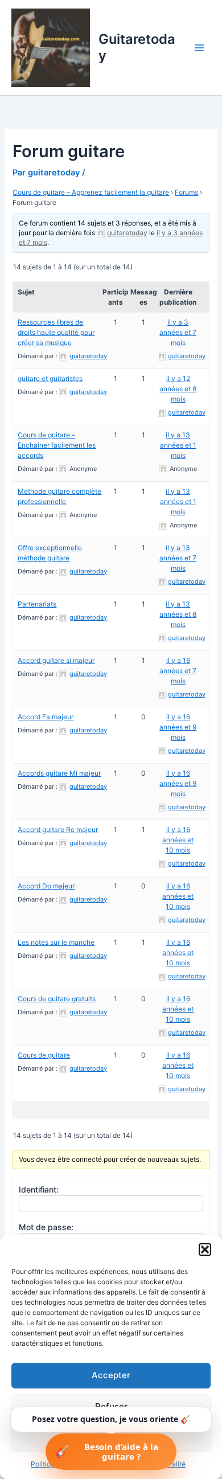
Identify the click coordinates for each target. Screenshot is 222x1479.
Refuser (111, 1406)
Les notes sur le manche (56, 942)
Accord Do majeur (46, 886)
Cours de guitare (44, 1055)
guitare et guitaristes (50, 378)
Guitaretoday (136, 47)
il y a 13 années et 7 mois (177, 557)
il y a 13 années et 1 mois (178, 445)
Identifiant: (39, 1189)
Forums (186, 192)
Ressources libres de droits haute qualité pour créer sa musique (56, 332)
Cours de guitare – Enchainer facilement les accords (57, 445)
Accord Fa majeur (45, 716)
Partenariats (37, 604)
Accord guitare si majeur (56, 660)
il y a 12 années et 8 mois (177, 388)
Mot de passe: (46, 1227)
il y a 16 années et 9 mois (177, 726)
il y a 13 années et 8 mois (177, 614)
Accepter (111, 1375)
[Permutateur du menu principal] (199, 47)
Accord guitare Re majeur (58, 829)
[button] (205, 1249)
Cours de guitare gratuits (57, 998)
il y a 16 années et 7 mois (177, 670)
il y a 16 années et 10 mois (178, 839)
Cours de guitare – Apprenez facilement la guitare (91, 192)
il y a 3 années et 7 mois (177, 332)
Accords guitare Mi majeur (59, 773)
